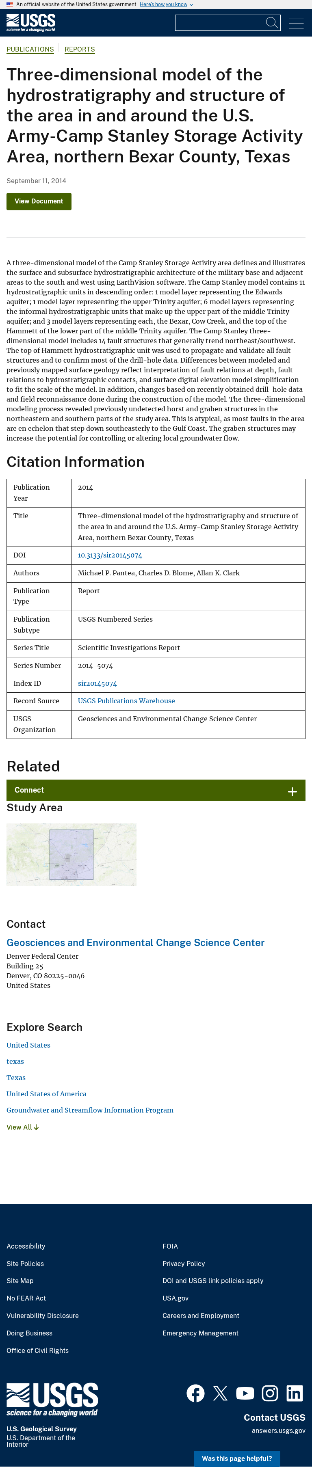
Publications (30, 49)
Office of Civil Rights (37, 1351)
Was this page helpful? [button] (237, 1459)
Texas (16, 1078)
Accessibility (26, 1246)
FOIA (170, 1246)
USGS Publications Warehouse (126, 701)
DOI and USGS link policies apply (213, 1281)
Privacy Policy (183, 1264)
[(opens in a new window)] (195, 1392)
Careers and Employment (200, 1316)
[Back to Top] (282, 1437)
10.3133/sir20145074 (110, 555)
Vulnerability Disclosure (42, 1316)
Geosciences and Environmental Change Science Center (135, 942)
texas (15, 1061)
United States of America (46, 1094)
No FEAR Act (26, 1298)
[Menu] (296, 23)
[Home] (30, 30)
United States (28, 1045)
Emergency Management (200, 1333)
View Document (39, 201)
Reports (80, 49)
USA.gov (175, 1298)
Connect (29, 790)
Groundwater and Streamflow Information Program (89, 1110)
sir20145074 (97, 683)
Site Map (20, 1281)
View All (20, 1127)
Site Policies (25, 1264)
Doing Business (29, 1333)
